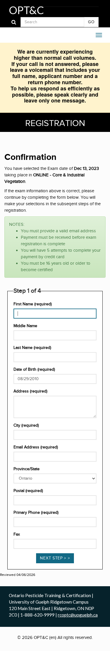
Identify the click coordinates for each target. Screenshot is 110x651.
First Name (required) (32, 304)
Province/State (26, 469)
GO (91, 22)
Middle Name (25, 326)
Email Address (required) (35, 447)
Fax (16, 534)
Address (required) (30, 391)
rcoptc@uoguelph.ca (78, 614)
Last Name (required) (32, 347)
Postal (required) (28, 490)
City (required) (26, 425)
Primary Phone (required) (35, 512)
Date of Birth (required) (34, 369)
